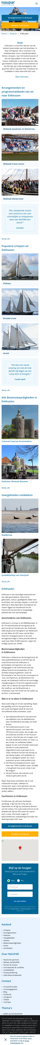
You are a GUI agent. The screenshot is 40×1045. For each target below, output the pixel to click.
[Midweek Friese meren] (20, 147)
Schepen (7, 930)
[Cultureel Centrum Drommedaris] (20, 422)
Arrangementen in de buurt (20, 17)
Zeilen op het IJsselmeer (13, 1014)
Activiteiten (8, 948)
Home (4, 33)
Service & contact (10, 965)
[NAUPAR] (8, 3)
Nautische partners (11, 960)
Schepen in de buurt (20, 25)
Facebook (7, 994)
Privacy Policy (15, 909)
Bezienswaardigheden (12, 943)
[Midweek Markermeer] (20, 182)
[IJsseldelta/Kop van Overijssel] (20, 556)
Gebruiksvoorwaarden (13, 975)
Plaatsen (13, 33)
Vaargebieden (9, 938)
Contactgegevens (10, 989)
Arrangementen (10, 933)
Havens (6, 940)
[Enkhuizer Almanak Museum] (20, 462)
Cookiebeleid (9, 970)
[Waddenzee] (20, 516)
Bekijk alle (6, 239)
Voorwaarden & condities (14, 967)
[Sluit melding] (5, 1039)
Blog (5, 992)
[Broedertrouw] (20, 301)
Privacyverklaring (10, 972)
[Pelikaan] (20, 266)
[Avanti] (20, 336)
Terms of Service (26, 909)
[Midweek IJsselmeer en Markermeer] (20, 112)
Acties (6, 945)
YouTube (7, 1002)
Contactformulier (10, 987)
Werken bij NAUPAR (11, 962)
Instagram (8, 997)
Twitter (6, 999)
